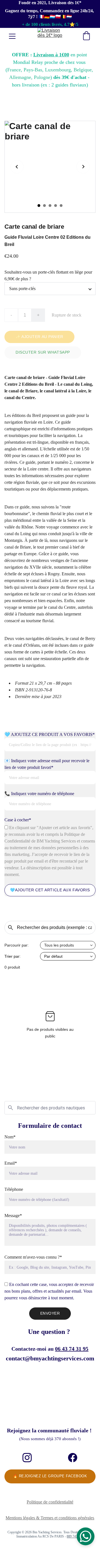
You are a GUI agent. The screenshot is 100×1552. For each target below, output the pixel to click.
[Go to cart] (86, 36)
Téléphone (13, 1189)
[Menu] (12, 36)
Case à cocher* (17, 819)
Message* (13, 1215)
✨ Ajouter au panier (39, 336)
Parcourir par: (16, 945)
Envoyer (50, 1313)
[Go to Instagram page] (27, 1457)
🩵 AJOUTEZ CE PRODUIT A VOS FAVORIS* (49, 734)
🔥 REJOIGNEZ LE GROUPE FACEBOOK (50, 1476)
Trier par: (12, 956)
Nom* (10, 1137)
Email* (10, 1163)
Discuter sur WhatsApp (43, 352)
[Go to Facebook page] (72, 1457)
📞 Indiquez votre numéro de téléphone (39, 793)
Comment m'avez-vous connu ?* (33, 1257)
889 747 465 (75, 1536)
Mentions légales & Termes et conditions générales (50, 1517)
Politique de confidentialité (50, 1502)
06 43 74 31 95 (71, 1349)
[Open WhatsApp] (85, 1536)
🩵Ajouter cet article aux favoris (50, 890)
